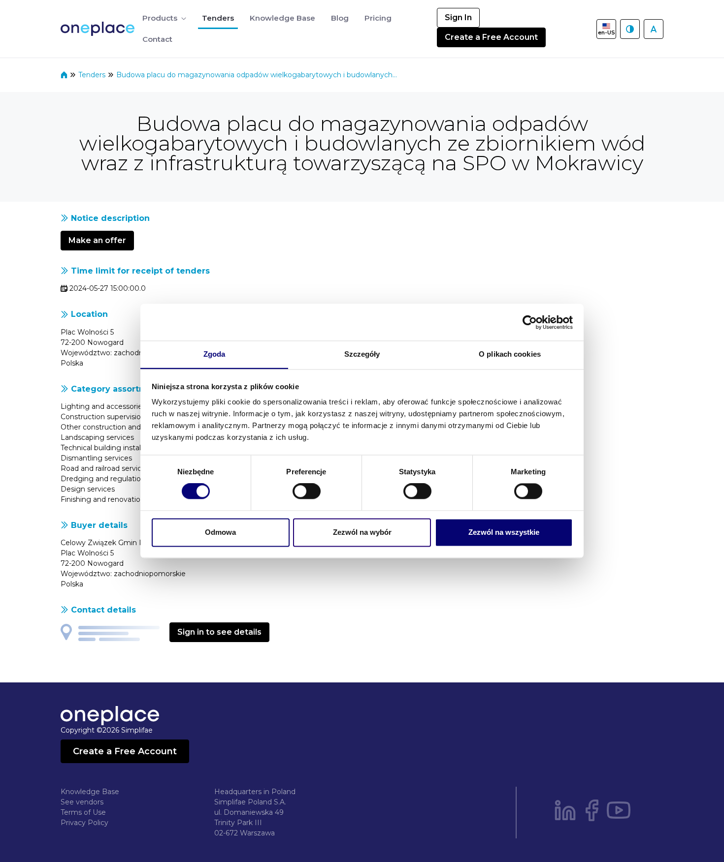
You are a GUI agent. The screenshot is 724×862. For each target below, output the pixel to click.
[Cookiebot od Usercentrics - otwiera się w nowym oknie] (530, 322)
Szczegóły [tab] (362, 354)
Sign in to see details (219, 632)
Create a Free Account (491, 37)
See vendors (82, 802)
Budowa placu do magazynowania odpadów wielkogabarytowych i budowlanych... (256, 74)
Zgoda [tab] (214, 354)
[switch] (307, 491)
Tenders (92, 74)
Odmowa (220, 532)
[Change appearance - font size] (653, 29)
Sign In (458, 17)
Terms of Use (83, 812)
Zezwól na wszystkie (503, 532)
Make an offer (97, 240)
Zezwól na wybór (362, 532)
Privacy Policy (84, 822)
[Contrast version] (630, 29)
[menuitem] (164, 18)
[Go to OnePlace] (99, 29)
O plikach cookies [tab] (510, 354)
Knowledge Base (90, 791)
